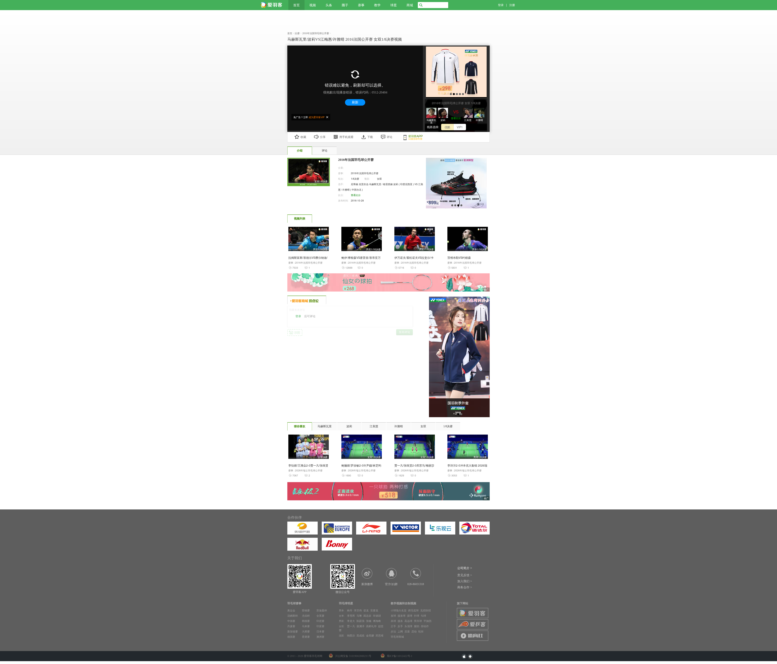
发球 (393, 615)
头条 (329, 5)
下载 (370, 137)
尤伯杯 (306, 615)
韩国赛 (306, 621)
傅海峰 (377, 621)
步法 (393, 631)
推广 (486, 289)
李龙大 (351, 621)
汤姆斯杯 (292, 615)
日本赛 (320, 631)
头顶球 (408, 626)
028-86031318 (415, 584)
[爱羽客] (272, 5)
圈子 (345, 5)
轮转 (421, 631)
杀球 (393, 621)
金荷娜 (370, 635)
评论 (389, 137)
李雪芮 (351, 615)
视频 (312, 5)
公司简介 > (464, 568)
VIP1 (460, 127)
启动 (414, 631)
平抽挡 (427, 621)
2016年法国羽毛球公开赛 (364, 173)
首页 (296, 5)
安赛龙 (374, 610)
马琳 (359, 615)
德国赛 (291, 636)
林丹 (349, 610)
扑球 (416, 615)
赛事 (361, 5)
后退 (407, 631)
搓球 (409, 615)
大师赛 (306, 631)
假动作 (425, 626)
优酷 (447, 127)
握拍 (416, 626)
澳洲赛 (320, 636)
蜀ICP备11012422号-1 (399, 656)
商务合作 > (464, 587)
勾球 (423, 615)
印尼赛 (320, 621)
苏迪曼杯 (321, 610)
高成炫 (360, 635)
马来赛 (306, 626)
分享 (323, 137)
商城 (410, 5)
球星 (393, 5)
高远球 (408, 621)
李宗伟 (358, 610)
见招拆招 (425, 610)
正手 (393, 626)
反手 (400, 626)
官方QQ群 (391, 584)
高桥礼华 (371, 626)
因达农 (367, 615)
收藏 (303, 137)
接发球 (401, 615)
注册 (512, 5)
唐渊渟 (360, 626)
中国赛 (291, 621)
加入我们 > (464, 581)
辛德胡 (377, 615)
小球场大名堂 (399, 610)
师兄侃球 (413, 610)
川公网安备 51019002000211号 (353, 656)
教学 (377, 5)
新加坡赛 (292, 631)
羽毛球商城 (397, 636)
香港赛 (306, 636)
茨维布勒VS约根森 (459, 258)
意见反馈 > (464, 575)
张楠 (368, 621)
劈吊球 (418, 621)
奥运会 (291, 610)
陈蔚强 (360, 621)
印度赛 (320, 626)
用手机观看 (346, 137)
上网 (400, 631)
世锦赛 (306, 610)
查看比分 (456, 118)
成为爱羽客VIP (317, 117)
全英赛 (320, 615)
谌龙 (366, 610)
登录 (501, 5)
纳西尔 (351, 635)
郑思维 (379, 635)
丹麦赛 (291, 626)
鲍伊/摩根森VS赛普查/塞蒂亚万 (361, 258)
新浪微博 (367, 584)
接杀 (400, 621)
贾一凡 (351, 626)
